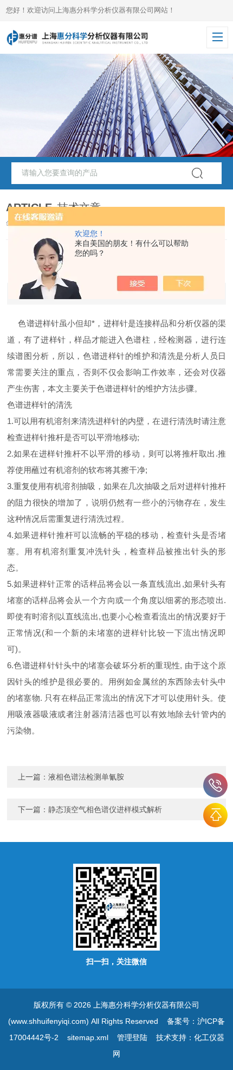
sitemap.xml (87, 1037)
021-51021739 (215, 785)
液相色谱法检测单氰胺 (86, 777)
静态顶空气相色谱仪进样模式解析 (105, 809)
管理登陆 (132, 1037)
